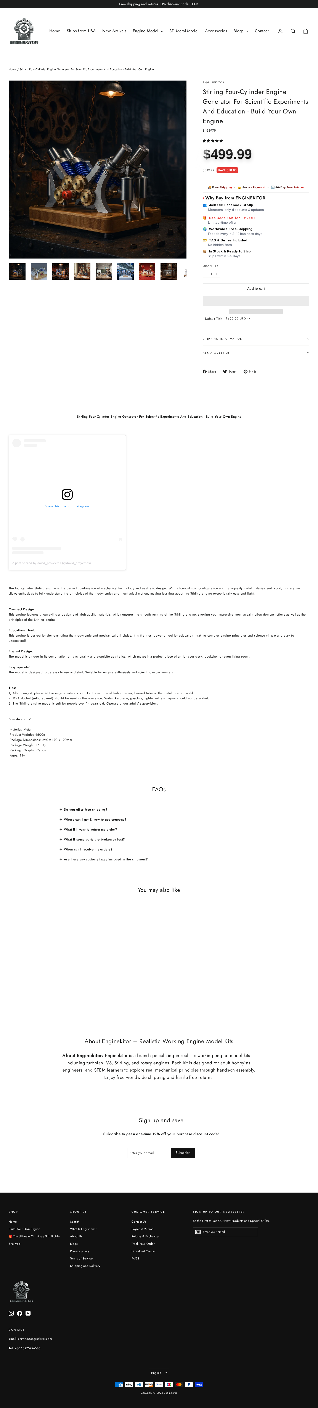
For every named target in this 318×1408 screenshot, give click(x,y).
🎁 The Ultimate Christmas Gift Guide (34, 1236)
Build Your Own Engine (24, 1229)
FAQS (135, 1258)
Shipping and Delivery (85, 1266)
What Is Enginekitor (83, 1229)
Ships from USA (81, 31)
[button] (213, 141)
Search (74, 1221)
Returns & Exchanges (146, 1236)
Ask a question (217, 353)
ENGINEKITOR (214, 82)
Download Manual (144, 1251)
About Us (76, 1236)
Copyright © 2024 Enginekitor (159, 1393)
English (156, 1373)
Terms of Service (81, 1258)
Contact (262, 31)
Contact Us (139, 1221)
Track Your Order (143, 1243)
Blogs (239, 31)
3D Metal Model (184, 31)
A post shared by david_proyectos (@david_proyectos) (51, 563)
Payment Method (143, 1229)
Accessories (216, 31)
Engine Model (146, 31)
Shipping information (223, 339)
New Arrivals (114, 31)
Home (54, 31)
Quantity (211, 266)
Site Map (15, 1243)
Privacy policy (79, 1251)
